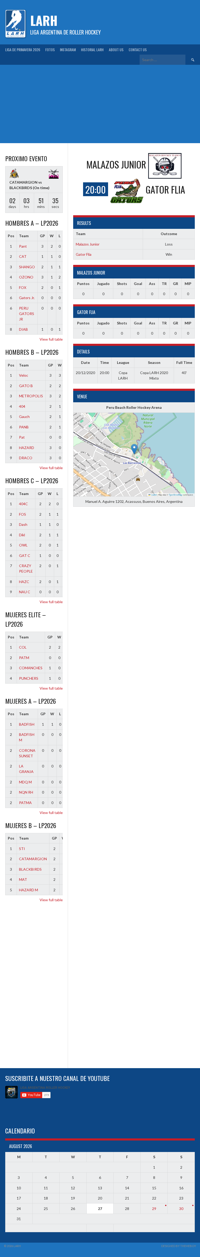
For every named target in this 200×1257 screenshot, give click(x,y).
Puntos (83, 283)
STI (22, 848)
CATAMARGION (33, 859)
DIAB (23, 329)
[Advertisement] (100, 104)
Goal (138, 283)
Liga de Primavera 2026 (22, 49)
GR (175, 283)
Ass (152, 283)
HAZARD (26, 447)
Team (24, 236)
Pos (11, 236)
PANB (24, 427)
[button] (134, 449)
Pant (23, 246)
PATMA (25, 802)
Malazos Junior (87, 244)
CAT (23, 256)
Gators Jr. (27, 297)
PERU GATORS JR (26, 313)
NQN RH (26, 792)
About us (116, 49)
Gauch (24, 416)
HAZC (24, 581)
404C (23, 504)
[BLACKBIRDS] (54, 174)
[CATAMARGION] (14, 173)
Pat (22, 437)
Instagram (68, 49)
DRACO (25, 458)
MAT (23, 879)
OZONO (26, 277)
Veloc (23, 375)
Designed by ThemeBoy (178, 1246)
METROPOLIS (31, 396)
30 (181, 1208)
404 (22, 406)
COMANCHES (30, 668)
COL (23, 647)
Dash (23, 524)
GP (42, 236)
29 (154, 1208)
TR (164, 283)
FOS (22, 514)
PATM (24, 657)
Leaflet (154, 494)
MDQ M (25, 782)
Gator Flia (83, 254)
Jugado (103, 283)
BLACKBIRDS (30, 869)
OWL (23, 545)
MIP (188, 283)
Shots (122, 283)
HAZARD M (28, 890)
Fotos (50, 49)
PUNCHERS (28, 678)
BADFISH (26, 724)
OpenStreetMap (175, 494)
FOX (22, 287)
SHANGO (27, 267)
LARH (44, 20)
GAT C (24, 555)
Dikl (22, 535)
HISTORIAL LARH (92, 49)
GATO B (26, 385)
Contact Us (138, 49)
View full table (51, 339)
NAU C (24, 592)
